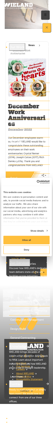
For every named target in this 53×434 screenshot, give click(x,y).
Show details (37, 230)
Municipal (16, 141)
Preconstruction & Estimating (28, 310)
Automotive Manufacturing (27, 87)
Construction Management (27, 319)
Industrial (16, 114)
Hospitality (17, 105)
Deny (26, 249)
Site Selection (18, 301)
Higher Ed (16, 96)
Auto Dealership (20, 78)
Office (14, 150)
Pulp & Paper (18, 159)
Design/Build (18, 328)
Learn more (16, 65)
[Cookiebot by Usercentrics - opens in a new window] (37, 182)
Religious (15, 169)
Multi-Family (17, 132)
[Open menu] (45, 15)
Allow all (26, 240)
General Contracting (22, 337)
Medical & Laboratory (23, 123)
